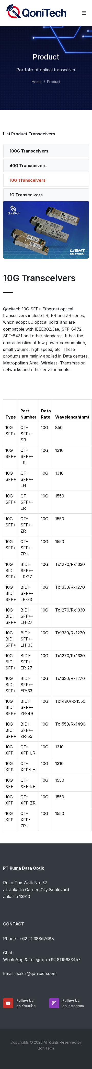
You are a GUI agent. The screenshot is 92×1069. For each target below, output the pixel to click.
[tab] (46, 151)
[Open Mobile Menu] (84, 13)
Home (37, 81)
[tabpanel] (46, 297)
